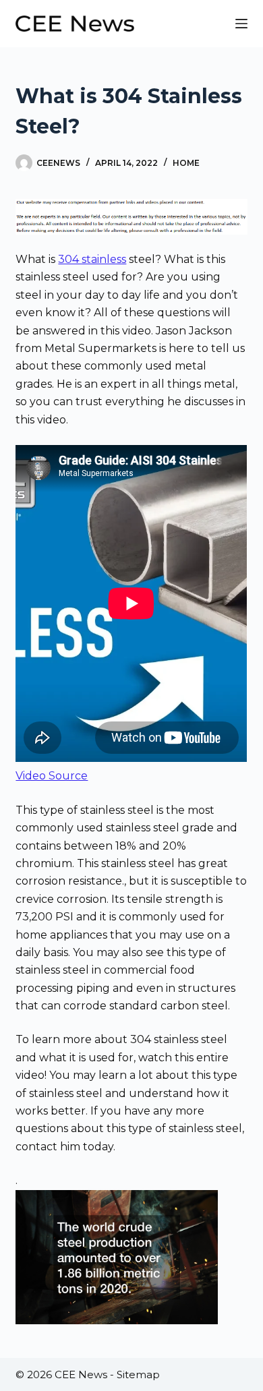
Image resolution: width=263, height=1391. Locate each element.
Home (186, 163)
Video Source (52, 775)
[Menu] (241, 24)
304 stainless (92, 259)
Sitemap (138, 1374)
